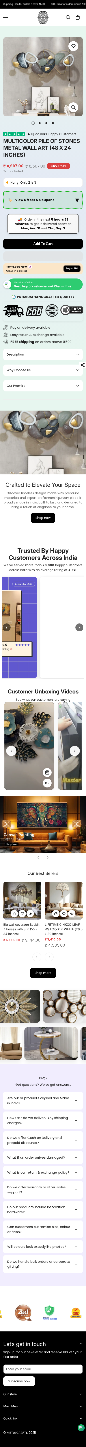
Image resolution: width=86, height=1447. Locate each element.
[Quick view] (30, 913)
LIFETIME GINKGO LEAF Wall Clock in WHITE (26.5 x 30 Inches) (63, 929)
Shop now (43, 518)
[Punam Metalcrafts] (43, 17)
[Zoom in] (73, 107)
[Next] (75, 751)
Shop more (43, 973)
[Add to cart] (14, 913)
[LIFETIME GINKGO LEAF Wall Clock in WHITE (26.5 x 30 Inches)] (64, 901)
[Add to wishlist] (73, 46)
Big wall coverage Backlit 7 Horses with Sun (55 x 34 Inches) (21, 929)
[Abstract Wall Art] (51, 1006)
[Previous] (11, 751)
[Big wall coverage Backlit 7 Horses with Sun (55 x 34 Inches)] (22, 901)
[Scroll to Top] (78, 1423)
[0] (78, 17)
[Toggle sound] (47, 783)
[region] (43, 200)
